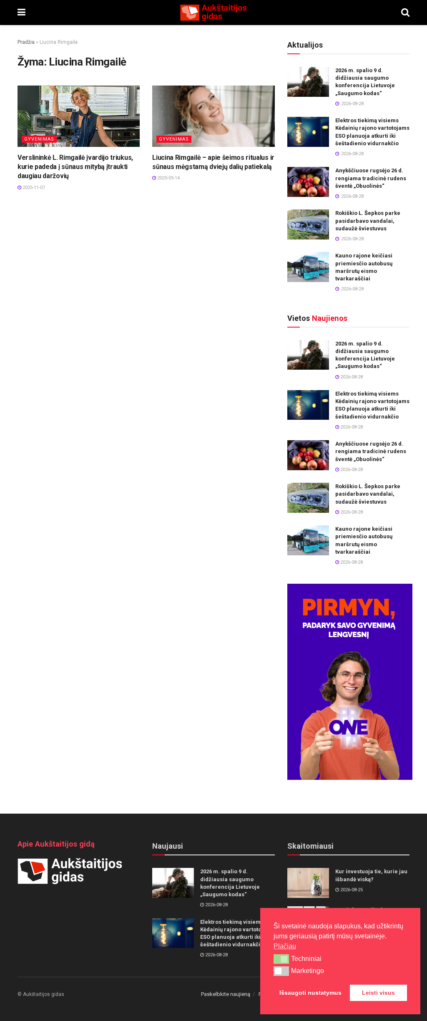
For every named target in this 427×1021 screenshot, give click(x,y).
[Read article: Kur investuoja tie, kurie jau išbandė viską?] (308, 883)
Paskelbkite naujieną (225, 994)
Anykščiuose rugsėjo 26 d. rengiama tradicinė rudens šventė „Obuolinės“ (370, 178)
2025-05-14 (168, 178)
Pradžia (26, 42)
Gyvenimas (39, 139)
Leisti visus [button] (378, 992)
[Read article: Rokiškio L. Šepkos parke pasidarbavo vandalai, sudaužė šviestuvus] (308, 224)
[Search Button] (405, 12)
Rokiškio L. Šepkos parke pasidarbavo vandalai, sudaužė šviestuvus (367, 220)
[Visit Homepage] (213, 12)
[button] (281, 958)
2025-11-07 (33, 187)
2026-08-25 (351, 889)
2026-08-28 (351, 377)
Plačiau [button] (285, 946)
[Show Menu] (21, 12)
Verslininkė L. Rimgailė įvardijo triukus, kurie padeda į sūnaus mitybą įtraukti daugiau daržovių (75, 167)
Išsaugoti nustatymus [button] (310, 992)
